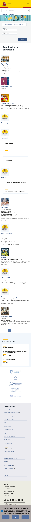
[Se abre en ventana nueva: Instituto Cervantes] (15, 378)
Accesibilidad (7, 489)
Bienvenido (11, 14)
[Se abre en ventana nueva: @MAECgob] (5, 499)
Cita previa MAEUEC (8, 429)
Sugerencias (6, 433)
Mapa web (6, 495)
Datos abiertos (7, 426)
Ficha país (6, 422)
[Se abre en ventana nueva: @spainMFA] (8, 499)
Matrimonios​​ (9, 152)
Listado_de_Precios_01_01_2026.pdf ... (10, 244)
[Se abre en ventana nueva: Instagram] (16, 499)
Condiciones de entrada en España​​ (15, 182)
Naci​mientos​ (9, 143)
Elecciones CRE (7, 356)
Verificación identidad (9, 359)
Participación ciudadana (9, 436)
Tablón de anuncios (6, 233)
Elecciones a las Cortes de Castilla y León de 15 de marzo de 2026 (15, 351)
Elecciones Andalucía (9, 347)
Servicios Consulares (6, 86)
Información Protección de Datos (11, 412)
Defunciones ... (9, 160)
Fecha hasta (4, 32)
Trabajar (3, 257)
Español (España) (5, 64)
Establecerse (4, 207)
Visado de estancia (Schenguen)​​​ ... (15, 191)
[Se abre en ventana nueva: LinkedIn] (22, 499)
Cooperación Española (9, 451)
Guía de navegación (9, 491)
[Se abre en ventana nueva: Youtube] (13, 499)
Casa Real (6, 475)
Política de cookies (8, 493)
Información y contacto (7, 103)
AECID (5, 461)
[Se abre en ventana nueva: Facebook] (10, 499)
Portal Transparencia (9, 468)
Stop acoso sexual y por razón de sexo (12, 416)
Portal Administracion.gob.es (10, 458)
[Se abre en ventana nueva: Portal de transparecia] (15, 396)
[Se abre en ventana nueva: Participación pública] (15, 384)
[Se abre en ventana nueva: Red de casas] (15, 390)
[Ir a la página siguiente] (21, 330)
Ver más (6, 517)
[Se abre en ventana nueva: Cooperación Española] (15, 372)
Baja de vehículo (5, 277)
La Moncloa (7, 472)
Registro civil (4, 138)
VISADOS (3, 177)
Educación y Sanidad (6, 316)
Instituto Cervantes (8, 465)
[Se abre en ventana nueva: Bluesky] (19, 499)
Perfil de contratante (8, 443)
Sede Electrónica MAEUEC (10, 455)
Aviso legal (6, 484)
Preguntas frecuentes (9, 419)
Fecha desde (5, 28)
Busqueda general (6, 123)
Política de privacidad (9, 486)
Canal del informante (8, 439)
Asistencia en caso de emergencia (10, 297)
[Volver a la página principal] (12, 3)
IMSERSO (5, 363)
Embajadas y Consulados (9, 409)
